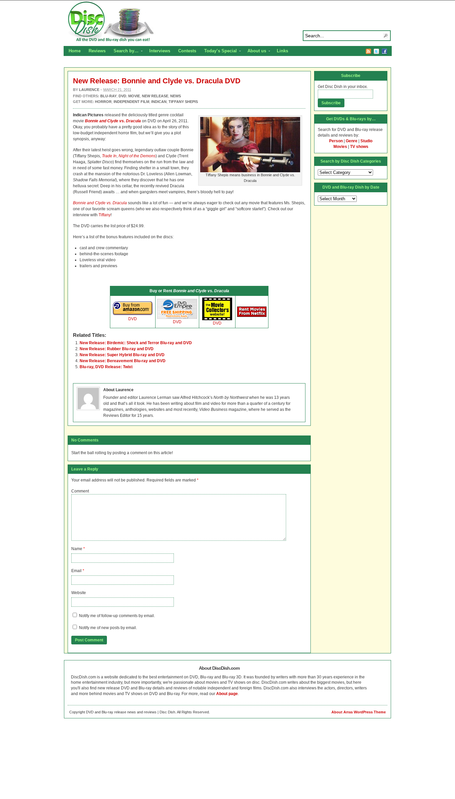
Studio (366, 141)
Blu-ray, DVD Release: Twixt (106, 367)
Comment (80, 491)
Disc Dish (227, 22)
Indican (159, 102)
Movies (340, 146)
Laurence (89, 90)
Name (76, 548)
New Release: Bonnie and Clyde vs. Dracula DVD (156, 81)
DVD (132, 319)
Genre (351, 141)
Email (76, 570)
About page (227, 693)
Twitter (376, 51)
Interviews (159, 50)
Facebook (384, 51)
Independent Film (131, 102)
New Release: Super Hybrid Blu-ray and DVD (122, 355)
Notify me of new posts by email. (108, 627)
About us (254, 51)
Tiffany (105, 215)
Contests (187, 50)
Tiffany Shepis (183, 102)
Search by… (124, 51)
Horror (103, 102)
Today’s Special (218, 51)
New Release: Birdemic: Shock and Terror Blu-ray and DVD (136, 343)
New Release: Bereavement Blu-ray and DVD (123, 361)
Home (75, 50)
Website (78, 592)
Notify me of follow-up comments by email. (117, 615)
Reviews (97, 50)
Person (336, 141)
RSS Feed (368, 51)
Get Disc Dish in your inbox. (343, 86)
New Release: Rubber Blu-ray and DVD (117, 349)
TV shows (359, 146)
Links (282, 50)
